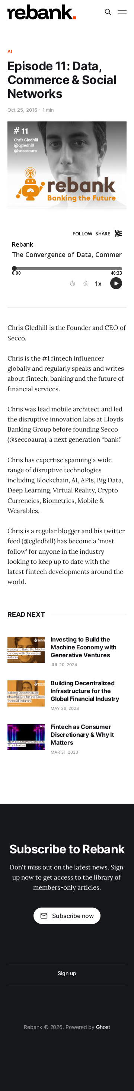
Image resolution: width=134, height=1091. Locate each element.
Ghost (103, 1027)
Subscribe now (73, 916)
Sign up (67, 973)
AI (9, 51)
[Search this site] (108, 12)
